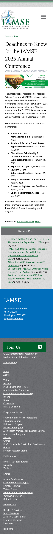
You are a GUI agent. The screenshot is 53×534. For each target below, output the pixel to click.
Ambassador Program (14, 434)
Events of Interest (12, 486)
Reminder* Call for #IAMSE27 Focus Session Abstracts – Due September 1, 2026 (26, 278)
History (7, 383)
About (6, 375)
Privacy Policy (10, 362)
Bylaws (6, 397)
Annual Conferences (13, 479)
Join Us (14, 347)
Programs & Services (13, 412)
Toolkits (7, 468)
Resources (8, 523)
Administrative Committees (16, 390)
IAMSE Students (11, 513)
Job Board (8, 529)
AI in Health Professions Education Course (24, 431)
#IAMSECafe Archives (13, 496)
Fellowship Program (13, 424)
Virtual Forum (10, 489)
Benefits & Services (12, 510)
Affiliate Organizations (14, 516)
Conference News (25, 221)
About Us (8, 36)
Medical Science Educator (15, 461)
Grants (6, 441)
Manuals (7, 465)
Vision (6, 380)
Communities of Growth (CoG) (18, 393)
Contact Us (8, 403)
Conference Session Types (16, 482)
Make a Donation (11, 406)
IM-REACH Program (13, 427)
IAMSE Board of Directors (15, 387)
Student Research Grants (15, 450)
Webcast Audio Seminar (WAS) (18, 492)
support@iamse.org (14, 318)
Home (6, 371)
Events (6, 474)
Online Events (10, 499)
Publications (9, 456)
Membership (9, 504)
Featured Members (12, 520)
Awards (7, 437)
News (16, 36)
